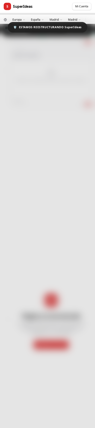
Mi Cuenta (81, 6)
